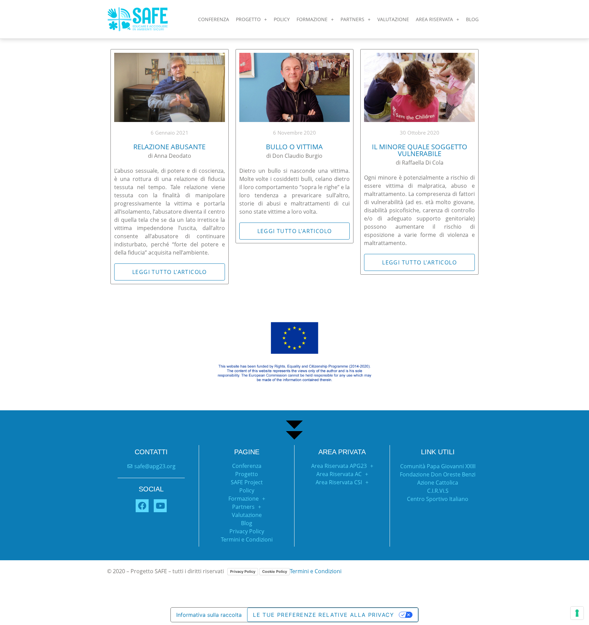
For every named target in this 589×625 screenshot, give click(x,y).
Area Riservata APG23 (339, 466)
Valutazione (247, 515)
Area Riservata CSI (339, 482)
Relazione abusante (169, 146)
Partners (243, 506)
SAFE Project (247, 482)
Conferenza (213, 19)
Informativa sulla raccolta (209, 614)
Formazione (312, 19)
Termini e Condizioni (247, 539)
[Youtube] (160, 505)
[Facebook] (142, 505)
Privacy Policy (246, 531)
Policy (282, 19)
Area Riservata (434, 19)
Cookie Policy (274, 571)
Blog (472, 19)
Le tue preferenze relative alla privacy (323, 614)
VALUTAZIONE (393, 19)
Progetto (248, 19)
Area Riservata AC (339, 474)
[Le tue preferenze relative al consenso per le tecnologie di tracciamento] (577, 613)
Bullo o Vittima (294, 146)
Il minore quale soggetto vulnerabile (419, 150)
